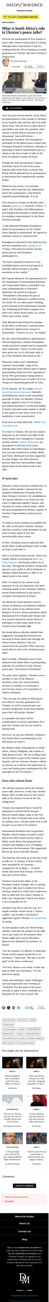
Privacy (20, 1290)
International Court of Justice (14, 1038)
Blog (24, 1239)
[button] (28, 67)
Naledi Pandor (8, 1034)
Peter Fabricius (20, 61)
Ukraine (20, 1034)
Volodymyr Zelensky (35, 1038)
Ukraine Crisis (8, 1025)
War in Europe (8, 1043)
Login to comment (24, 1186)
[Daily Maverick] (24, 5)
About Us (24, 1223)
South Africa (23, 1020)
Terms (30, 1290)
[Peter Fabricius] (6, 62)
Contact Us (24, 1231)
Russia (21, 1029)
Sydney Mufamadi (32, 1034)
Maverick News (9, 1020)
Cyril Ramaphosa (9, 1029)
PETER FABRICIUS (33, 1029)
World (33, 1020)
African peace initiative (25, 1043)
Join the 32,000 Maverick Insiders (22, 1253)
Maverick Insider (24, 1216)
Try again (9, 1201)
